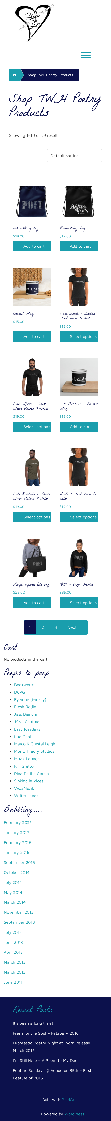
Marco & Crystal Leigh (34, 743)
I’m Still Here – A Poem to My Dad (45, 1060)
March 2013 (15, 962)
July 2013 (13, 932)
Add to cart (34, 246)
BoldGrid (70, 1099)
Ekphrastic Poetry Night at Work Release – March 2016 (53, 1047)
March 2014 (15, 902)
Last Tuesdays (27, 729)
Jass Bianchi (25, 714)
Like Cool (22, 736)
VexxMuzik (24, 788)
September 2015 (19, 862)
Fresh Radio (25, 706)
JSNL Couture (26, 721)
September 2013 (19, 922)
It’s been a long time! (33, 1023)
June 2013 (13, 942)
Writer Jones (26, 795)
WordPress (74, 1113)
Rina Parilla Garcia (31, 773)
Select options (83, 336)
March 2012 (15, 972)
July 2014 (13, 882)
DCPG (19, 692)
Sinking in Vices (28, 780)
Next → (74, 627)
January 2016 (16, 852)
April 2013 (13, 952)
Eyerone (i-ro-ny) (30, 699)
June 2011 (13, 982)
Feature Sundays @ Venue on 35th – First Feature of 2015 (52, 1074)
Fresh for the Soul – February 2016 (45, 1033)
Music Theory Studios (34, 751)
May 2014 (13, 892)
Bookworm (24, 684)
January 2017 (16, 832)
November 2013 (19, 912)
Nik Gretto (24, 766)
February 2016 (17, 842)
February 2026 (18, 822)
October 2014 (16, 872)
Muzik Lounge (27, 758)
